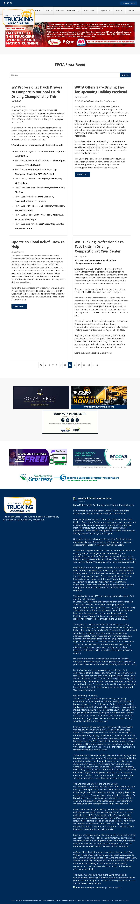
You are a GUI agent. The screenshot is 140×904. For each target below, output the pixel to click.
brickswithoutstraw (120, 900)
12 (74, 365)
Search (126, 75)
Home (37, 10)
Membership (73, 10)
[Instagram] (11, 3)
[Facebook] (4, 3)
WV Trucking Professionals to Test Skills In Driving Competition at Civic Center (99, 246)
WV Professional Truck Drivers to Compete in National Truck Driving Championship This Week (36, 94)
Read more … (83, 174)
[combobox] (64, 75)
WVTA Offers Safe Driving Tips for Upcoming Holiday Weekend (101, 89)
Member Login (129, 3)
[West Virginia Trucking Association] (18, 17)
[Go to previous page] (45, 365)
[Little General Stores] (70, 34)
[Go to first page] (40, 365)
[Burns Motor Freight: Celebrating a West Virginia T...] (105, 887)
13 (79, 365)
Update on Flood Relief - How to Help (38, 244)
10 (65, 365)
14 (84, 365)
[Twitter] (8, 3)
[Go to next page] (93, 365)
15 (89, 365)
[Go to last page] (97, 365)
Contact (131, 10)
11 (70, 365)
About (59, 10)
